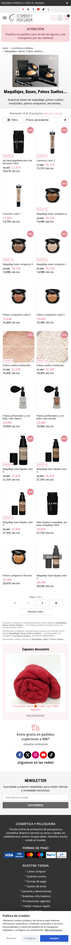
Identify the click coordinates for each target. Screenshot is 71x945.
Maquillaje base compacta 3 (18, 264)
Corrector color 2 (45, 160)
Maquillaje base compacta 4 (51, 213)
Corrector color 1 (12, 213)
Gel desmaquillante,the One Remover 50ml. (17, 162)
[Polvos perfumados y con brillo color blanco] (18, 397)
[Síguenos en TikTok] (43, 9)
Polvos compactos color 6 (17, 314)
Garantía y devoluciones (36, 891)
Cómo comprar (36, 871)
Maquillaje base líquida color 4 (18, 524)
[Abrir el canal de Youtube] (38, 9)
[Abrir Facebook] (33, 9)
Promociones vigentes (36, 901)
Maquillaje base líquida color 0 (18, 470)
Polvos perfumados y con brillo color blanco (16, 417)
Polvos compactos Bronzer (17, 575)
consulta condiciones (35, 744)
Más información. (54, 930)
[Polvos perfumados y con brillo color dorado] (52, 397)
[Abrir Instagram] (23, 9)
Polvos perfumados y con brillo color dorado (50, 417)
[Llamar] (48, 9)
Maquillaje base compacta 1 (51, 264)
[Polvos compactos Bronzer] (18, 557)
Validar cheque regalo (36, 906)
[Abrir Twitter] (28, 9)
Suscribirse (35, 805)
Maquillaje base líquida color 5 (51, 470)
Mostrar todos (53, 113)
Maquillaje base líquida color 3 (51, 577)
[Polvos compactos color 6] (18, 296)
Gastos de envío (36, 886)
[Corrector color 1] (18, 195)
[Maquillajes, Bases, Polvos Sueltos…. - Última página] (42, 603)
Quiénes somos (36, 876)
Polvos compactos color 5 (50, 314)
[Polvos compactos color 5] (52, 296)
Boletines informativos (36, 896)
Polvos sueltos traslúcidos (17, 365)
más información (35, 715)
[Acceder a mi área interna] (59, 17)
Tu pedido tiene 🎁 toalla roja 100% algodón (35, 707)
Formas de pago (37, 881)
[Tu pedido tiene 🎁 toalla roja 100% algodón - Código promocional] (35, 679)
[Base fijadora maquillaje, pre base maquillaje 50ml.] (52, 503)
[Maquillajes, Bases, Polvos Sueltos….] (14, 603)
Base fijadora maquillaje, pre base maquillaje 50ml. (51, 524)
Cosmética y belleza (21, 635)
